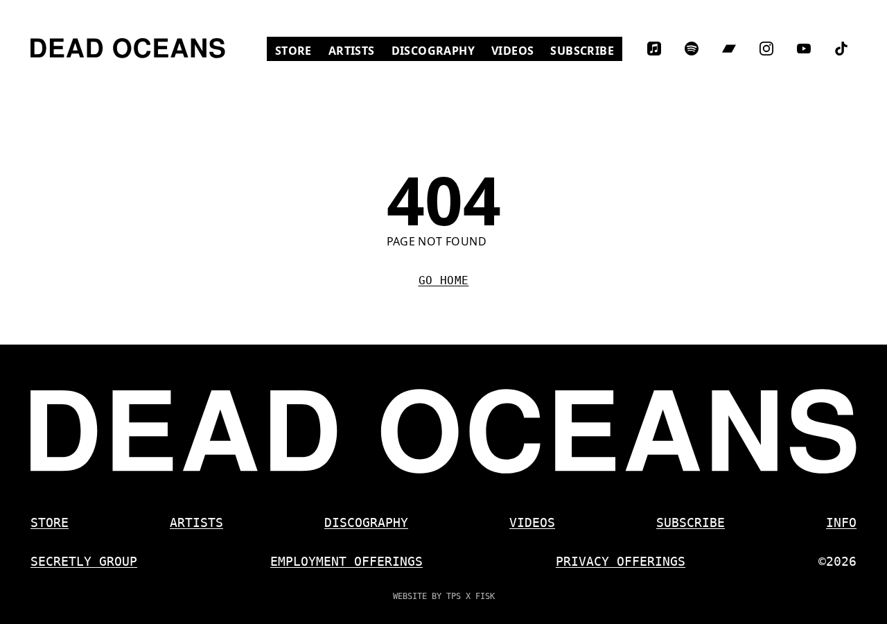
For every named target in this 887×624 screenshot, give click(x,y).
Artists (351, 50)
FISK (485, 596)
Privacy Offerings (620, 561)
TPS (453, 596)
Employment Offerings (346, 561)
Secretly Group (83, 561)
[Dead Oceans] (127, 48)
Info (841, 522)
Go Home (444, 280)
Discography (433, 50)
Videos (516, 50)
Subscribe (582, 50)
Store (297, 50)
